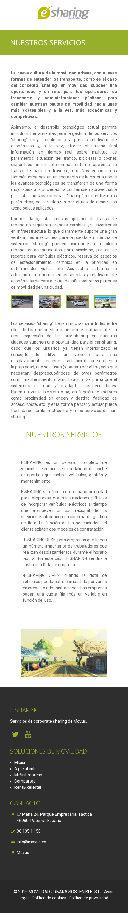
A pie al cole (25, 768)
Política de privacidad (88, 898)
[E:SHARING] (64, 12)
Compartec (24, 781)
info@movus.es (31, 841)
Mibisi (19, 762)
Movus (23, 852)
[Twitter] (15, 734)
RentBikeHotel (27, 787)
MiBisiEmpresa (28, 774)
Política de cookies (49, 898)
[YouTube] (28, 734)
